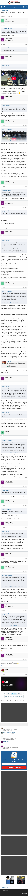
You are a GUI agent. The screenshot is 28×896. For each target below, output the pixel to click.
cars (4, 746)
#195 (26, 558)
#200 (26, 674)
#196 (26, 571)
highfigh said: (5, 47)
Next (19, 693)
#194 (26, 527)
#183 (26, 61)
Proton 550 (5, 737)
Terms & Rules (24, 893)
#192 (26, 486)
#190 (26, 382)
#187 (26, 207)
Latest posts (3, 724)
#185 (26, 125)
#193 (26, 505)
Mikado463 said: (5, 105)
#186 (26, 186)
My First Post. (6, 741)
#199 (26, 659)
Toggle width (5, 890)
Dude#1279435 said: (6, 28)
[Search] (26, 7)
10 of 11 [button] (14, 693)
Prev (9, 693)
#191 (26, 436)
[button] (1, 7)
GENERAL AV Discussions (7, 730)
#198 (26, 643)
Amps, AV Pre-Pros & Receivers (8, 739)
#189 (26, 287)
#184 (26, 102)
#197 (26, 610)
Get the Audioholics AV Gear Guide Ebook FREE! (14, 760)
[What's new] (23, 7)
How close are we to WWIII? (9, 732)
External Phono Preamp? (8, 728)
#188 (26, 236)
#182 (26, 44)
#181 (26, 25)
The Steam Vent (6, 748)
